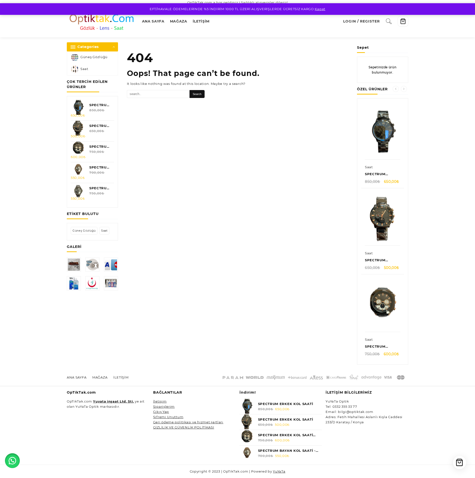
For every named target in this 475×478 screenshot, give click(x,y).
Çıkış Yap (161, 412)
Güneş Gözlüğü (94, 57)
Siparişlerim (164, 406)
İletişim (160, 401)
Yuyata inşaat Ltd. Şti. (113, 401)
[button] (12, 460)
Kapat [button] (320, 9)
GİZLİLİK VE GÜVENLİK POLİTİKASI (183, 427)
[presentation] (396, 89)
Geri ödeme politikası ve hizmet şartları (188, 422)
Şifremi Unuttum (168, 417)
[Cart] (403, 21)
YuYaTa (279, 471)
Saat (84, 69)
